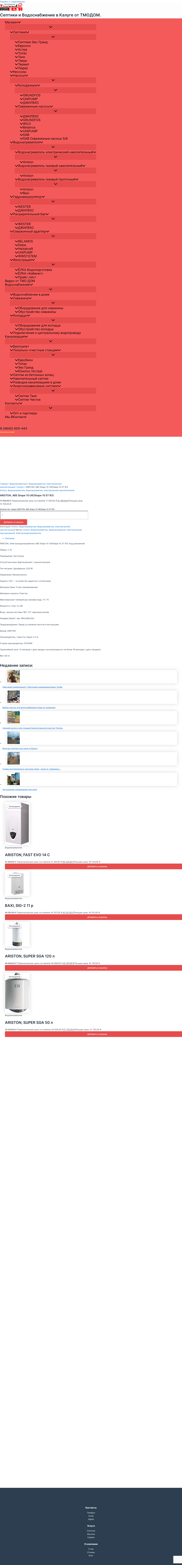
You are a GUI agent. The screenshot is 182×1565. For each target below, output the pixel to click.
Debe (22, 245)
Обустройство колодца (35, 329)
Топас (22, 53)
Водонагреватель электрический (65, 530)
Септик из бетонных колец (33, 375)
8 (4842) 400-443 (13, 428)
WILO (27, 124)
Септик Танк (27, 396)
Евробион (25, 360)
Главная (4, 484)
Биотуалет (21, 346)
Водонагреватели (18, 484)
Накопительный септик (30, 378)
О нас (91, 1549)
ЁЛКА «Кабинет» (30, 273)
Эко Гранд (25, 367)
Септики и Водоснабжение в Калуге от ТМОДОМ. (50, 14)
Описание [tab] (9, 538)
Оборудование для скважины (40, 308)
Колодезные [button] (27, 85)
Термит (23, 64)
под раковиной (7, 533)
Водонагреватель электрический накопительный (50, 490)
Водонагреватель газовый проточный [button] (46, 179)
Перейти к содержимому (12, 1)
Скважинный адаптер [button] (29, 231)
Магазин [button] (11, 22)
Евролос (24, 46)
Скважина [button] (20, 298)
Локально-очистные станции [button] (35, 350)
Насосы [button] (19, 75)
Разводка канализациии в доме (37, 382)
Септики (91, 1531)
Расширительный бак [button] (29, 214)
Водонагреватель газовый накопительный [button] (50, 166)
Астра (22, 49)
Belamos (29, 127)
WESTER (24, 207)
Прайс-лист (27, 277)
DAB (26, 135)
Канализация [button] (15, 336)
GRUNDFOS (31, 95)
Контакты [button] (12, 403)
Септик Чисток (29, 399)
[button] (19, 22)
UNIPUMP (30, 99)
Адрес (91, 1519)
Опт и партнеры (25, 413)
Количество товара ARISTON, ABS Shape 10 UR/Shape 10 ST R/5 (27, 509)
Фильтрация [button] (22, 260)
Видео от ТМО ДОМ (20, 281)
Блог (91, 1555)
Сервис (91, 1537)
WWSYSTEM (27, 256)
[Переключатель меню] (50, 27)
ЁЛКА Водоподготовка (35, 270)
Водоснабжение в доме (31, 294)
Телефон (91, 1512)
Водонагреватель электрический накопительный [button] (55, 152)
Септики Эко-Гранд (33, 42)
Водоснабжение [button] (17, 284)
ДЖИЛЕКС (31, 102)
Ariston (28, 162)
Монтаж (91, 1534)
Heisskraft (25, 249)
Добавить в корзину (13, 522)
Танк (21, 57)
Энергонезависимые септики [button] (35, 386)
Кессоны (19, 72)
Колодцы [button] (20, 315)
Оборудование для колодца (39, 325)
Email (91, 1516)
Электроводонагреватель (28, 533)
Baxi (26, 193)
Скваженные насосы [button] (34, 106)
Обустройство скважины (37, 312)
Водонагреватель (39, 530)
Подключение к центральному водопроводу (47, 333)
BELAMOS (25, 241)
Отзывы (91, 1552)
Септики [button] (19, 32)
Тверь (22, 60)
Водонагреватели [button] (26, 142)
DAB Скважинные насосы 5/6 (45, 138)
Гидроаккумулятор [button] (27, 197)
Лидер (23, 68)
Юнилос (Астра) (30, 371)
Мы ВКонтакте (15, 417)
